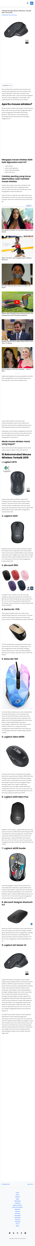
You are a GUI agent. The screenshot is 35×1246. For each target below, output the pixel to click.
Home (17, 1193)
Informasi (17, 1213)
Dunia (17, 1195)
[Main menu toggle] (31, 3)
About (17, 1226)
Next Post (31, 1184)
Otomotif (17, 1219)
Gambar (17, 1211)
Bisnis (17, 1199)
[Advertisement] (17, 65)
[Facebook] (21, 1233)
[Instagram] (17, 1233)
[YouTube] (25, 1233)
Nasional (17, 1197)
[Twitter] (9, 1233)
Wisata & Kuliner (17, 1205)
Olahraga (17, 1203)
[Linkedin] (13, 1233)
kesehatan (17, 1217)
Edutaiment (17, 1201)
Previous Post (5, 1184)
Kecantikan (17, 1215)
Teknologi (17, 1222)
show (10, 85)
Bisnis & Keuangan (18, 1207)
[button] (27, 3)
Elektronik (5, 15)
